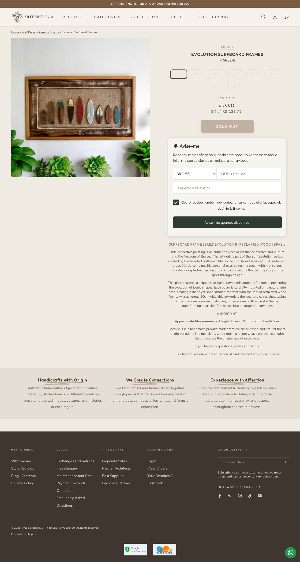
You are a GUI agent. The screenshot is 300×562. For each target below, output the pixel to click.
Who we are (21, 461)
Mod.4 (256, 75)
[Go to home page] (32, 17)
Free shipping (67, 468)
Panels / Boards (49, 32)
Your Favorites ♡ (160, 475)
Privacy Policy (22, 483)
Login (151, 461)
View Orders (157, 468)
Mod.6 (218, 75)
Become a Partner (116, 483)
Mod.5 (237, 75)
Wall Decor (29, 32)
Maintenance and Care (74, 475)
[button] (263, 17)
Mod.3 (275, 75)
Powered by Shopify (23, 534)
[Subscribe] (286, 462)
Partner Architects (116, 468)
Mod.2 (218, 86)
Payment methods (71, 483)
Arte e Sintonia (31, 528)
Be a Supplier (113, 475)
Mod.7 (199, 75)
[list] (150, 393)
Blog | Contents (23, 475)
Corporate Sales (114, 461)
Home (15, 32)
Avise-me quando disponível (227, 222)
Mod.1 (237, 86)
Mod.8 (180, 75)
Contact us (64, 490)
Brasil (227, 47)
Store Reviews (22, 468)
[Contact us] (290, 552)
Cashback (155, 483)
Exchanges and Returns (75, 461)
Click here (181, 354)
